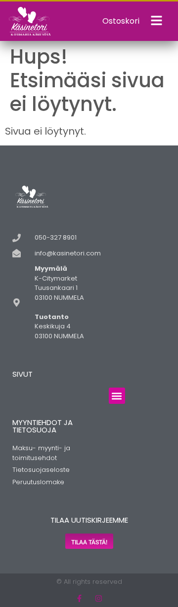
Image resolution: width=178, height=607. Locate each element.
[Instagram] (98, 598)
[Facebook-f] (79, 598)
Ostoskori (120, 21)
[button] (117, 396)
